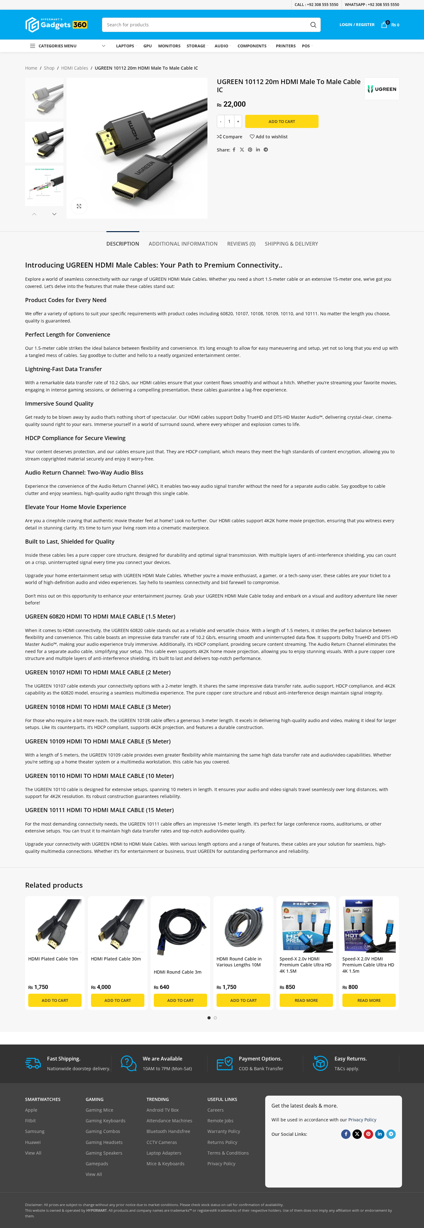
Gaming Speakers (104, 1153)
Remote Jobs (220, 1121)
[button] (34, 214)
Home (31, 68)
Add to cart (282, 121)
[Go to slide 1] (209, 1017)
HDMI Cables (74, 68)
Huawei (33, 1142)
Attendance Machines (169, 1121)
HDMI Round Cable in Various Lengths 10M (239, 962)
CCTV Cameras (162, 1142)
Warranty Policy (223, 1131)
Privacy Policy (221, 1164)
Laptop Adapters (164, 1153)
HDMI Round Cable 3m (177, 972)
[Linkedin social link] (258, 150)
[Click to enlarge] (79, 206)
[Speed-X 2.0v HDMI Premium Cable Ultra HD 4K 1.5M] (306, 926)
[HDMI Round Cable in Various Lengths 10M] (243, 926)
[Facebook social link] (234, 150)
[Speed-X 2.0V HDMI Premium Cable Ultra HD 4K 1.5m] (369, 926)
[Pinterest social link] (250, 150)
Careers (215, 1110)
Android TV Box (163, 1110)
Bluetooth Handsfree (168, 1131)
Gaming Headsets (104, 1142)
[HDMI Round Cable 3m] (180, 932)
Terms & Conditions (228, 1153)
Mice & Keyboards (166, 1164)
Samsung (35, 1131)
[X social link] (242, 150)
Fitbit (30, 1121)
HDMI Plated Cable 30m (116, 959)
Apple (31, 1110)
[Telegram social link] (266, 150)
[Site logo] (56, 24)
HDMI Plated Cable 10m (53, 959)
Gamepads (97, 1164)
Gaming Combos (103, 1131)
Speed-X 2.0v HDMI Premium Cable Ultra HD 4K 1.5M (305, 965)
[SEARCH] (313, 25)
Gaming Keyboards (106, 1121)
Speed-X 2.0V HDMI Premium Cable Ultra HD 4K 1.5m (368, 965)
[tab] (122, 240)
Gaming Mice (99, 1110)
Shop (49, 68)
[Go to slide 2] (215, 1017)
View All (33, 1153)
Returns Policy (222, 1142)
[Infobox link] (68, 1063)
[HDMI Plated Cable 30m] (117, 926)
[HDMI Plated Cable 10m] (55, 926)
